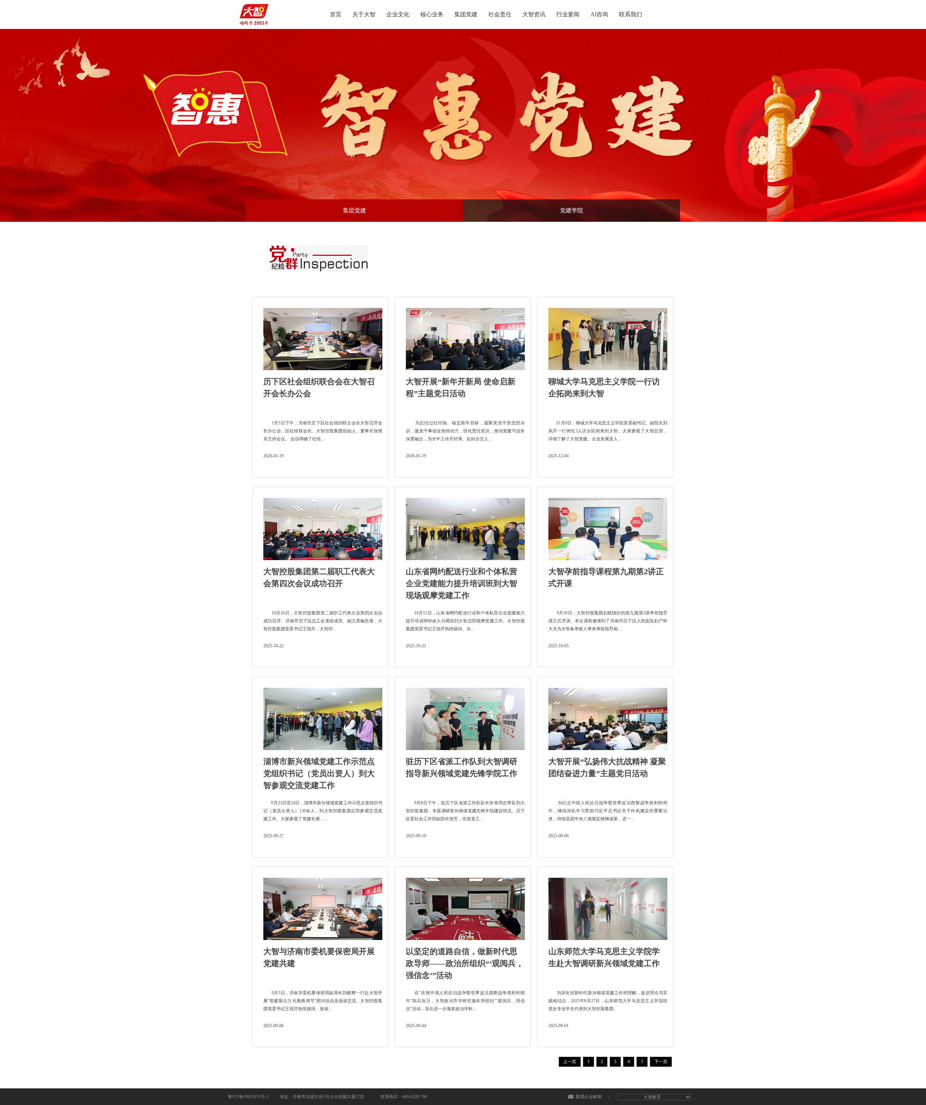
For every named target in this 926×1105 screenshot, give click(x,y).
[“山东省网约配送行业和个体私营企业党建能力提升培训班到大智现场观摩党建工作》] (465, 526)
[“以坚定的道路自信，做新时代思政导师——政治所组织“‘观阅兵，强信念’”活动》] (465, 906)
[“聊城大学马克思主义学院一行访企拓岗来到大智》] (607, 336)
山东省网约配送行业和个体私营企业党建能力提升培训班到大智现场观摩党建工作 (461, 583)
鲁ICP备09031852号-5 (248, 1096)
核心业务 (431, 14)
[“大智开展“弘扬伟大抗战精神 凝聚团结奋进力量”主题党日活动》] (607, 716)
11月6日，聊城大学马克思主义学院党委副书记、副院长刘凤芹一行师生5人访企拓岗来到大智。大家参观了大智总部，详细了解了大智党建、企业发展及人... (607, 430)
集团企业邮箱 (588, 1096)
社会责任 (499, 14)
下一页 (660, 1061)
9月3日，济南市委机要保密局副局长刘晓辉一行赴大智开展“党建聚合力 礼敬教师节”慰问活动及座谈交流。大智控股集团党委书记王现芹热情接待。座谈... (322, 1000)
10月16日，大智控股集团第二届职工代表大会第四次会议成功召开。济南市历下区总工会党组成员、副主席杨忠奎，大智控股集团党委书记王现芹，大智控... (322, 620)
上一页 (569, 1061)
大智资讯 (533, 14)
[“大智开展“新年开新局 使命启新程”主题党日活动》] (465, 336)
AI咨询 (599, 14)
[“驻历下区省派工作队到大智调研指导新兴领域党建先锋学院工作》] (465, 716)
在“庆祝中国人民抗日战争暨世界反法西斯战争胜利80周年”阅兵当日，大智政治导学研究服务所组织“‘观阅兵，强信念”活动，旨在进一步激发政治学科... (465, 1000)
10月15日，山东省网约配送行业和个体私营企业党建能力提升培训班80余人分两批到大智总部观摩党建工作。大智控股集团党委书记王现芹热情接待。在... (465, 620)
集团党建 (465, 14)
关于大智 (363, 14)
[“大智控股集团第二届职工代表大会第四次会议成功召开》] (322, 526)
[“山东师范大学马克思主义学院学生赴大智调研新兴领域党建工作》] (607, 906)
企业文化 (397, 14)
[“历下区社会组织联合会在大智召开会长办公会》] (322, 336)
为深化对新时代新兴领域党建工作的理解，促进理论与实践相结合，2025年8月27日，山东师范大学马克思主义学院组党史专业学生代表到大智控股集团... (607, 1000)
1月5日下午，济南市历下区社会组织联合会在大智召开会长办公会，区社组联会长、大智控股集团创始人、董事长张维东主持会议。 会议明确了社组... (322, 430)
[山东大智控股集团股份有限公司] (255, 12)
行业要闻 (567, 14)
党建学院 (571, 210)
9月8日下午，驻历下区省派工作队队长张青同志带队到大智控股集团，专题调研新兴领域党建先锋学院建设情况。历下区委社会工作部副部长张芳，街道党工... (465, 810)
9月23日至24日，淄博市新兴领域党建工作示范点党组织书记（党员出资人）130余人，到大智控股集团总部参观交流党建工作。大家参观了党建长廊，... (322, 810)
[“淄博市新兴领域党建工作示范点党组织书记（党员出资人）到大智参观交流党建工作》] (322, 716)
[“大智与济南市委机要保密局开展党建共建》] (322, 906)
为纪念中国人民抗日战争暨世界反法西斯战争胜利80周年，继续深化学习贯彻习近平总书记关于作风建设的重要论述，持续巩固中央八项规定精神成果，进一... (607, 810)
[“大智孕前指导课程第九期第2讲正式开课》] (607, 526)
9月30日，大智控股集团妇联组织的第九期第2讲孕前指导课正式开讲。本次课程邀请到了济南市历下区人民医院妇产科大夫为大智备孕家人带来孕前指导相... (607, 620)
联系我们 (630, 14)
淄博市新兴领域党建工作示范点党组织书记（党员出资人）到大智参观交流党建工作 (319, 773)
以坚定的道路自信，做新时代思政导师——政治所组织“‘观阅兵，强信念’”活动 (465, 963)
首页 (335, 14)
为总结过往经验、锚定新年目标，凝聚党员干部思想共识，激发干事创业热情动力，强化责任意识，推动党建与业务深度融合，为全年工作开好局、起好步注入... (465, 430)
